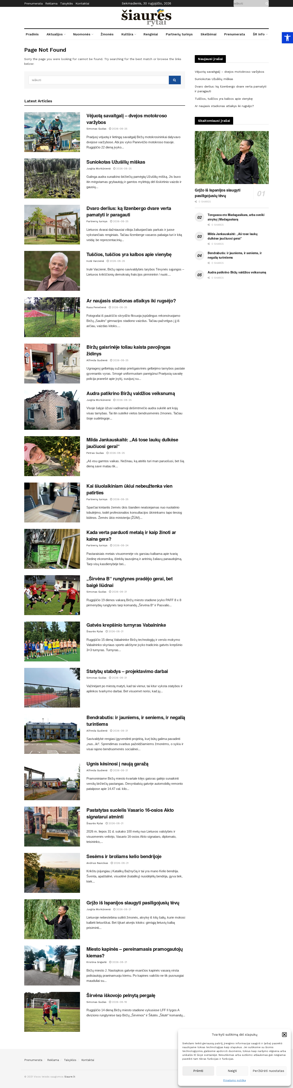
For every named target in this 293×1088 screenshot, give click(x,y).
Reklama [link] (51, 3)
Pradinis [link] (32, 34)
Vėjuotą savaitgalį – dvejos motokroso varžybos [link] (126, 118)
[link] (287, 37)
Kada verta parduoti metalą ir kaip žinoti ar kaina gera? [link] (131, 535)
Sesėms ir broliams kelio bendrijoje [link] (124, 856)
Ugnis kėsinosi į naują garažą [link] (117, 763)
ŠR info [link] (259, 34)
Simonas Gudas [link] (96, 128)
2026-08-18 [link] (119, 1001)
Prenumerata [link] (33, 3)
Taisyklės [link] (66, 3)
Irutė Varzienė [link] (95, 261)
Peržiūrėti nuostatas (268, 1071)
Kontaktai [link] (82, 3)
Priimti (198, 1071)
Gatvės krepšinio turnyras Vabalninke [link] (126, 624)
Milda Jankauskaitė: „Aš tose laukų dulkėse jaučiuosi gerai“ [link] (132, 443)
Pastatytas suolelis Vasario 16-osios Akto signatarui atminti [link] (130, 813)
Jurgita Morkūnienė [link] (98, 168)
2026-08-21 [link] (119, 591)
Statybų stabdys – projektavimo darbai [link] (127, 671)
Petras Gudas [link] (95, 452)
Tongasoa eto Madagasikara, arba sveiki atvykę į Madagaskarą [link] (236, 217)
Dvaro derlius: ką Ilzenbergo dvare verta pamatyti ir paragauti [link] (128, 211)
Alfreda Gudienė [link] (96, 360)
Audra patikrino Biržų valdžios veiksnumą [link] (130, 393)
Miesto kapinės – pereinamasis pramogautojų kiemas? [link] (134, 952)
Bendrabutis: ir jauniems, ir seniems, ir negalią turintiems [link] (135, 720)
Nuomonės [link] (81, 34)
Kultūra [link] (127, 34)
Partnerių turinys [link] (179, 34)
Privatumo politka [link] (234, 1080)
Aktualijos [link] (55, 34)
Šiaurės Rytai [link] (94, 631)
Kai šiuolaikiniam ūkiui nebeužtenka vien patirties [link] (129, 489)
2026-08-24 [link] (120, 545)
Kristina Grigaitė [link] (96, 962)
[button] (284, 1034)
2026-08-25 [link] (119, 128)
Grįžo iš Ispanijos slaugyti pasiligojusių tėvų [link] (132, 902)
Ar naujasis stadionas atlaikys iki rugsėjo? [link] (131, 300)
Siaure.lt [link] (69, 1076)
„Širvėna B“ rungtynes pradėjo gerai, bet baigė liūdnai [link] (129, 582)
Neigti (232, 1071)
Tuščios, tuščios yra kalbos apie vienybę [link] (128, 254)
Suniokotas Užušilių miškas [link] (115, 161)
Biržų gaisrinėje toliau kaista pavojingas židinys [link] (128, 350)
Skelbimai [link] (208, 34)
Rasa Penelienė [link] (96, 307)
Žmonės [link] (107, 34)
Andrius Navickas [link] (97, 863)
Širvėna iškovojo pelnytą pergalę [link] (120, 995)
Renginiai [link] (150, 34)
